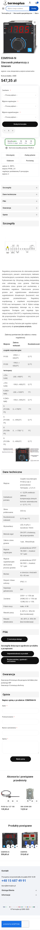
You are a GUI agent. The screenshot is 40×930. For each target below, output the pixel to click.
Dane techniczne (9, 194)
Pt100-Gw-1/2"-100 (7, 806)
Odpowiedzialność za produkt (17, 653)
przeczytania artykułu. (23, 326)
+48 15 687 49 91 (14, 880)
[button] (13, 801)
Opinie (5, 215)
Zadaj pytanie (30, 155)
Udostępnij (10, 155)
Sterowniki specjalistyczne (22, 13)
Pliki (4, 201)
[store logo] (14, 3)
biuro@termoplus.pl (9, 886)
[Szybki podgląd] (17, 801)
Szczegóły (7, 188)
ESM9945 (24, 852)
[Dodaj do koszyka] (8, 801)
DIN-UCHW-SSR (26, 806)
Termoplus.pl (6, 13)
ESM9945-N (5, 852)
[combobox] (22, 8)
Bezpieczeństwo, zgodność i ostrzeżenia (17, 660)
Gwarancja (7, 208)
